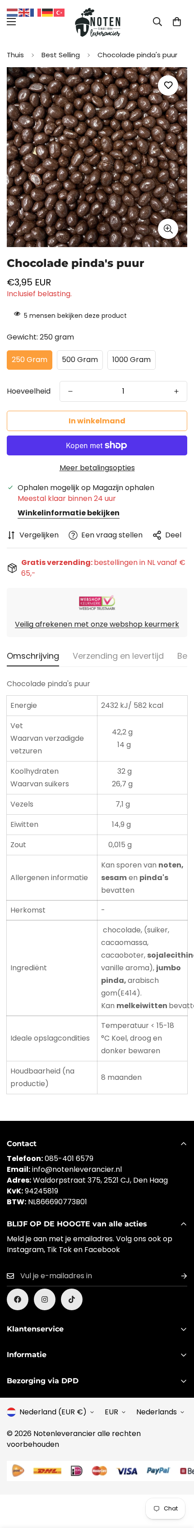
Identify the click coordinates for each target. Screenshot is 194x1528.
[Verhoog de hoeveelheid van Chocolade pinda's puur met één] (176, 391)
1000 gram (131, 359)
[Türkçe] (59, 12)
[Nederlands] (12, 12)
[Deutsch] (48, 12)
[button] (176, 21)
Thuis (15, 55)
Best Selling (61, 55)
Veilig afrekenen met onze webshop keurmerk (97, 624)
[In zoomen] (168, 229)
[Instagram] (44, 1299)
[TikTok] (72, 1299)
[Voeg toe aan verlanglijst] (168, 85)
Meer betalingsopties (97, 468)
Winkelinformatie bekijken (69, 513)
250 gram (29, 359)
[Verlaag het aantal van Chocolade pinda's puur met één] (70, 391)
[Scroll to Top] (178, 1480)
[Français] (36, 12)
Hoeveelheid (29, 391)
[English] (24, 12)
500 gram (80, 359)
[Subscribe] (176, 1276)
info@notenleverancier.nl (77, 1169)
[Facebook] (17, 1299)
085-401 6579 (69, 1158)
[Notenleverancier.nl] (97, 21)
